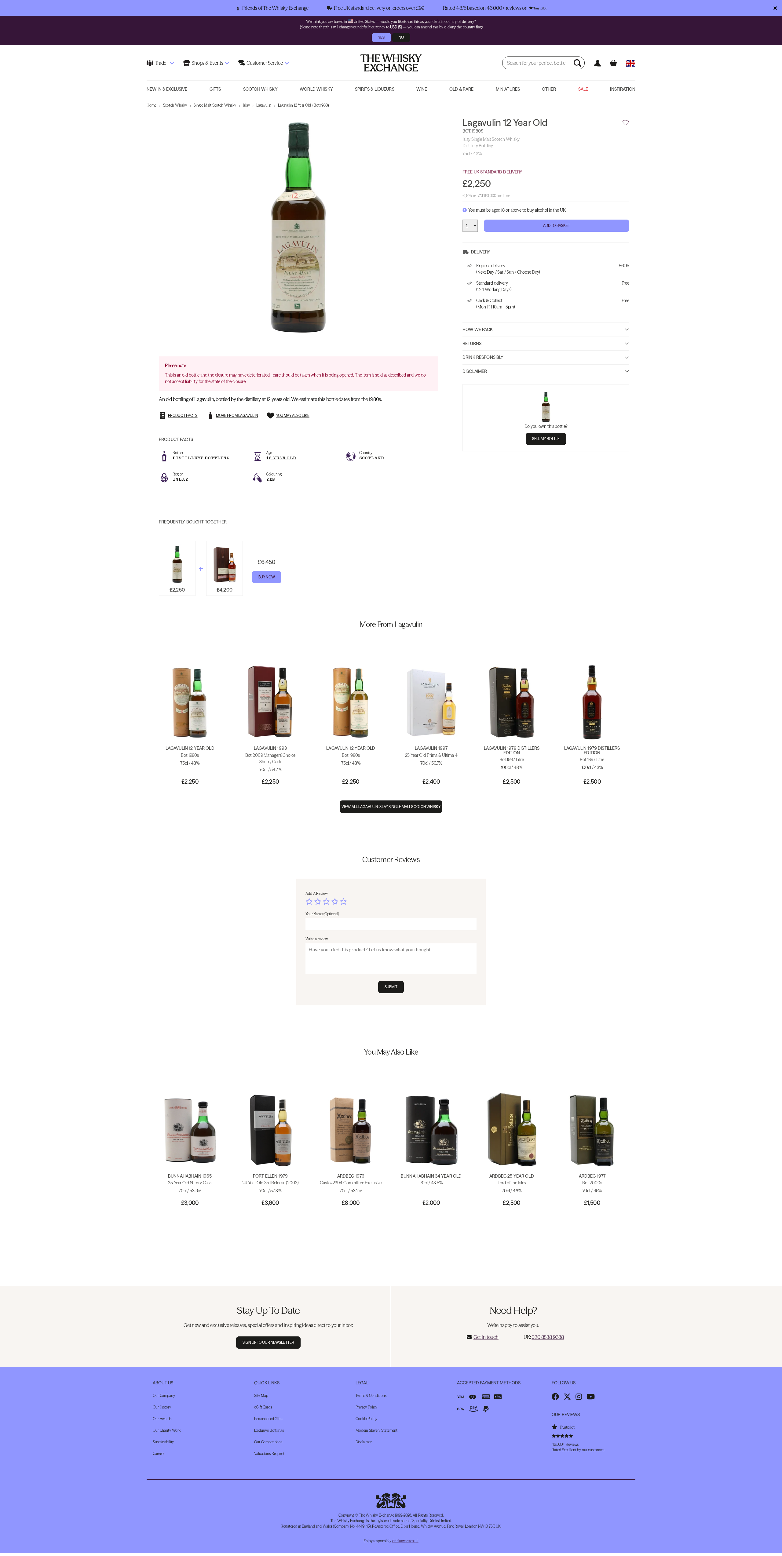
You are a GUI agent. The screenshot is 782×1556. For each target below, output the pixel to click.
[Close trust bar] (775, 8)
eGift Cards (263, 1407)
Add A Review (316, 893)
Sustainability (163, 1442)
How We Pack (477, 329)
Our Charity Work (167, 1430)
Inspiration (622, 89)
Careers (158, 1453)
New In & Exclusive (167, 89)
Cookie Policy (366, 1418)
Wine (421, 89)
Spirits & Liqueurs (374, 89)
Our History (162, 1407)
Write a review (316, 939)
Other (549, 89)
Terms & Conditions (371, 1395)
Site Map (261, 1395)
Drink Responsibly (482, 357)
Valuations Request (269, 1453)
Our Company (164, 1395)
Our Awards (162, 1418)
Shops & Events (207, 63)
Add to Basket (556, 225)
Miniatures (508, 89)
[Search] (578, 63)
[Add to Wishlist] (626, 123)
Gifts (215, 89)
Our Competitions (268, 1442)
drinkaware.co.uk (405, 1541)
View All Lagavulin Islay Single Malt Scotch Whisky (391, 806)
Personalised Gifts (268, 1418)
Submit (391, 987)
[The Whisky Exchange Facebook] (555, 1396)
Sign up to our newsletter (268, 1342)
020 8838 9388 (548, 1337)
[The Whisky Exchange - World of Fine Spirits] (391, 62)
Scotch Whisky (260, 89)
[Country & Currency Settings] (630, 63)
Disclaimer (474, 371)
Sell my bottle (546, 438)
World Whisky (316, 89)
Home (151, 105)
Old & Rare (461, 89)
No (401, 37)
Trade (160, 63)
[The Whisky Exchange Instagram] (579, 1396)
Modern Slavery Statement (376, 1430)
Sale (583, 89)
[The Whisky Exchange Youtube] (590, 1396)
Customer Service (265, 63)
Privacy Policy (366, 1407)
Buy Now (266, 577)
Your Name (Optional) (322, 914)
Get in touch (486, 1337)
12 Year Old (281, 458)
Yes (381, 37)
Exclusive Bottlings (269, 1430)
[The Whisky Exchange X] (567, 1396)
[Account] (597, 63)
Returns (471, 343)
